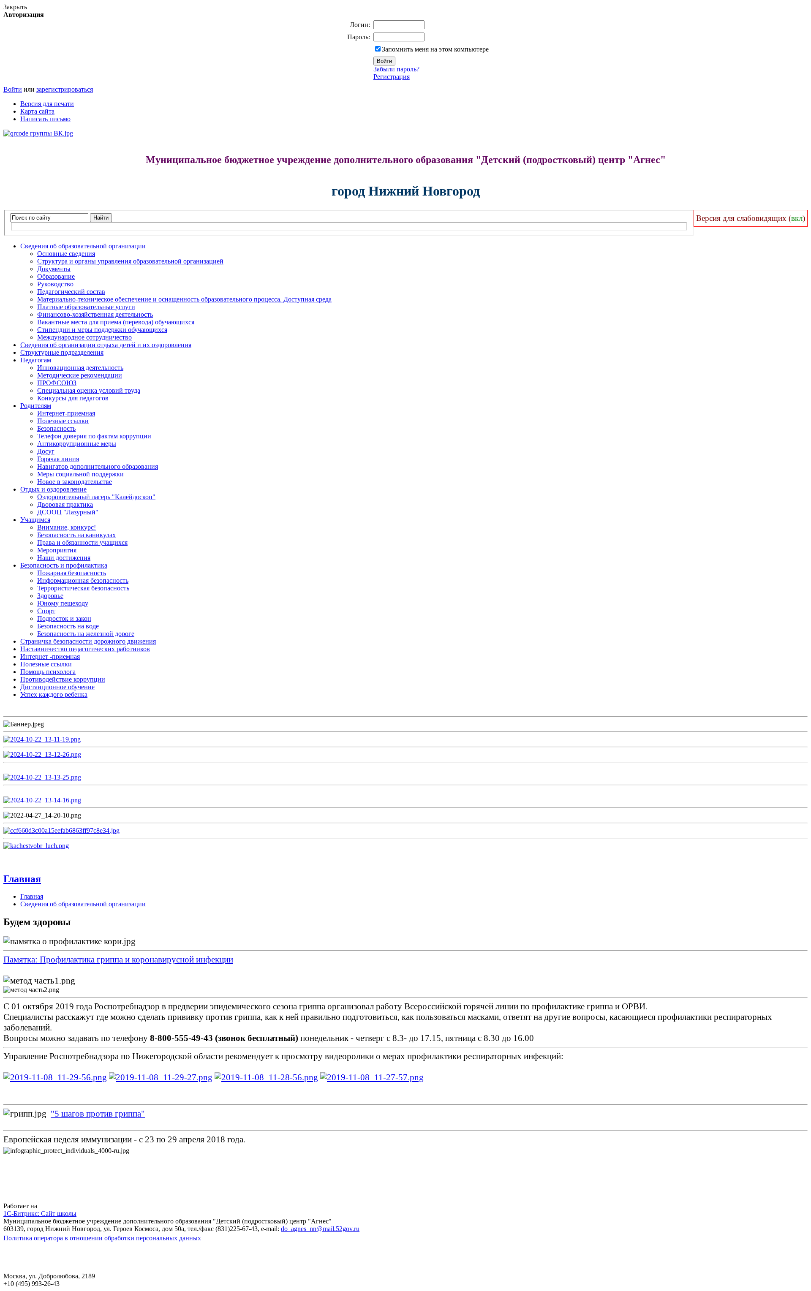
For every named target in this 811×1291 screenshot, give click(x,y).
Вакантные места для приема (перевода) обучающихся (115, 322)
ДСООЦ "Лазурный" (67, 512)
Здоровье (50, 595)
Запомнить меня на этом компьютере (435, 49)
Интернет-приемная (66, 413)
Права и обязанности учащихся (82, 542)
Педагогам (35, 360)
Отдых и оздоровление (53, 489)
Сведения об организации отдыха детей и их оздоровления (105, 344)
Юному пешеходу (62, 603)
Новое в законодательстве (74, 481)
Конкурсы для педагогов (73, 398)
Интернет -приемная (50, 656)
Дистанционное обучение (57, 686)
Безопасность (56, 428)
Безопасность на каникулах (76, 534)
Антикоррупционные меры (76, 443)
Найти (101, 218)
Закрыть (15, 7)
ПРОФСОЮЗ (56, 382)
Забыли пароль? (396, 69)
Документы (54, 268)
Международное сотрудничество (84, 337)
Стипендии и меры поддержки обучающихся (102, 329)
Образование (56, 276)
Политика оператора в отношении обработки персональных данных (102, 1238)
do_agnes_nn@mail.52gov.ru (320, 1228)
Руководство (55, 284)
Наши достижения (63, 557)
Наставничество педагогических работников (85, 648)
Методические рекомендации (79, 375)
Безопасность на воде (68, 626)
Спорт (46, 610)
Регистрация (391, 76)
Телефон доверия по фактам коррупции (94, 436)
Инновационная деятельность (80, 367)
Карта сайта (37, 111)
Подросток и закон (64, 618)
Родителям (35, 405)
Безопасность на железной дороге (85, 633)
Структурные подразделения (61, 352)
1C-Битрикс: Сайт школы (39, 1213)
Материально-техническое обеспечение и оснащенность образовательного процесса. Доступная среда (184, 299)
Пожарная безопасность (71, 572)
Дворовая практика (65, 504)
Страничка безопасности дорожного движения (88, 641)
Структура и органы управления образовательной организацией (130, 261)
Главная (22, 878)
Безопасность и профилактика (63, 565)
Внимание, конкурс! (66, 527)
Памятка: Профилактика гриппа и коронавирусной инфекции (118, 959)
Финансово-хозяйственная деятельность (95, 314)
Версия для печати (47, 103)
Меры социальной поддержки (80, 474)
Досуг (45, 451)
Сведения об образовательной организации (83, 246)
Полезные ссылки (63, 420)
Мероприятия (56, 550)
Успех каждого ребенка (53, 694)
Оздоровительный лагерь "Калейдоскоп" (96, 496)
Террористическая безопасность (83, 588)
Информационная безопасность (82, 580)
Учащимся (35, 519)
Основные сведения (66, 253)
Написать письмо (45, 118)
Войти (12, 89)
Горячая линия (58, 458)
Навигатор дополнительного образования (97, 466)
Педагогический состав (71, 291)
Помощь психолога (48, 671)
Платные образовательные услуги (86, 306)
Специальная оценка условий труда (88, 390)
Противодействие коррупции (62, 679)
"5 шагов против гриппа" (98, 1114)
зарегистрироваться (64, 89)
